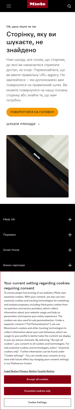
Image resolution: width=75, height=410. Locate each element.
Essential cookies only (37, 391)
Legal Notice (11, 371)
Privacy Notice (28, 371)
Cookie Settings (37, 402)
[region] (37, 340)
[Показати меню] (8, 6)
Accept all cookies (37, 379)
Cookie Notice (45, 371)
